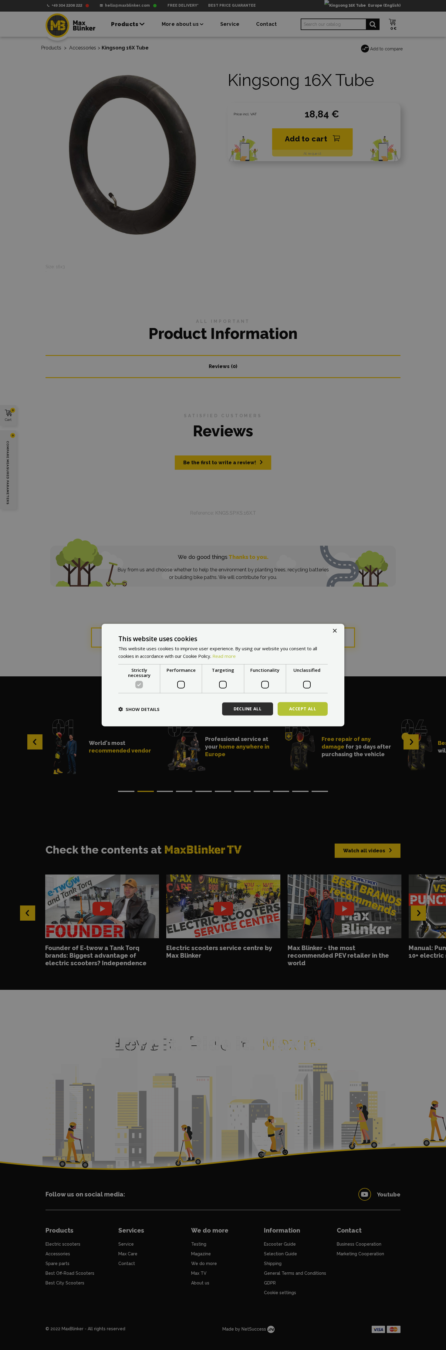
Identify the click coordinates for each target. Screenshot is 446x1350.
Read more (224, 656)
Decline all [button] (248, 709)
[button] (139, 708)
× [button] (334, 630)
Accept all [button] (302, 709)
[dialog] (223, 675)
